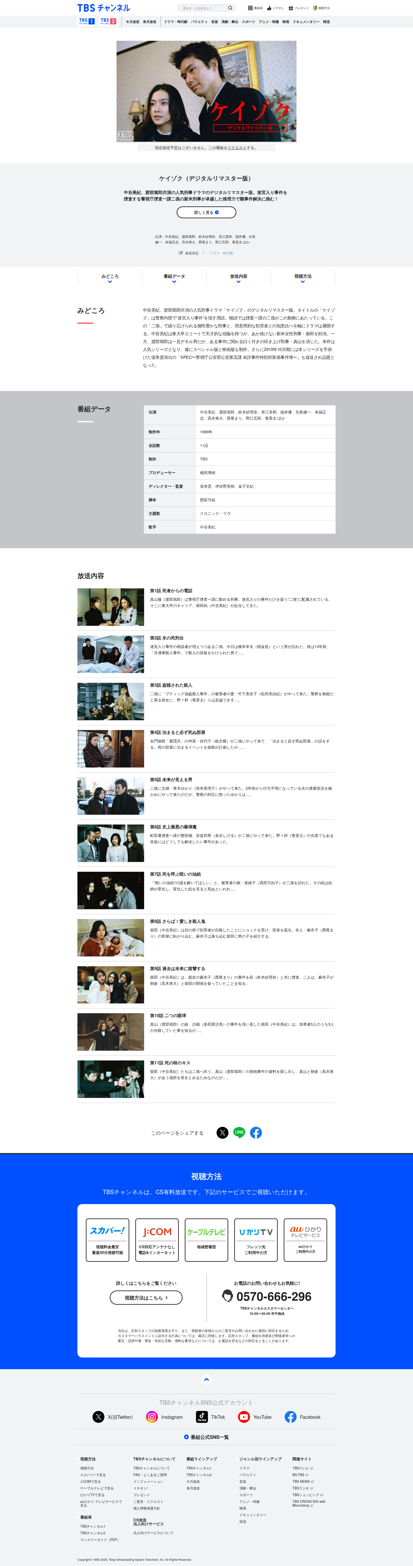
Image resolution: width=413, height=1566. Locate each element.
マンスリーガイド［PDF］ (100, 1539)
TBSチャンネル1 (87, 21)
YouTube (262, 1416)
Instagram (172, 1416)
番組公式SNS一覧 (210, 1437)
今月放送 (132, 21)
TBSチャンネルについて (151, 1468)
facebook (256, 1133)
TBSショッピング (306, 1494)
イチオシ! (140, 1488)
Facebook (310, 1416)
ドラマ (244, 1468)
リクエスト (237, 148)
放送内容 (238, 276)
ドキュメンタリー (306, 21)
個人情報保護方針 (146, 1508)
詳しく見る (203, 212)
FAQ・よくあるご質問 (150, 1474)
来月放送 (149, 21)
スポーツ (248, 21)
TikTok (218, 1416)
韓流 (326, 21)
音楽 (214, 21)
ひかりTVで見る (92, 1494)
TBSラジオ (301, 1488)
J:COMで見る (90, 1481)
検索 (230, 8)
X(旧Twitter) (120, 1416)
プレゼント (301, 8)
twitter (222, 1133)
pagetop (206, 1379)
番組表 (258, 8)
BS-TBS (298, 1474)
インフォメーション (148, 1481)
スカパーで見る (93, 1474)
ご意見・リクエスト (148, 1501)
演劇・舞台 (230, 21)
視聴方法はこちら (144, 1297)
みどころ (110, 276)
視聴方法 (324, 8)
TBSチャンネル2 (108, 21)
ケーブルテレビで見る (97, 1488)
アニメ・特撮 (269, 21)
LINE (239, 1133)
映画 (286, 21)
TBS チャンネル (103, 8)
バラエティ (199, 21)
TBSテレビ (301, 1468)
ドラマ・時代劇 (175, 21)
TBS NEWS (301, 1481)
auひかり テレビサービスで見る (101, 1503)
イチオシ (278, 8)
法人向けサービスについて (153, 1532)
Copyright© (84, 1559)
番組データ (174, 276)
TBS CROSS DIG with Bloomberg (309, 1503)
